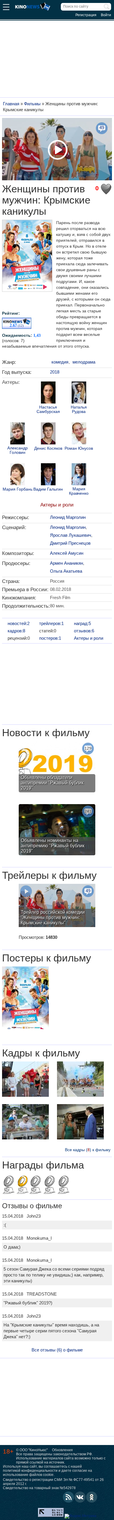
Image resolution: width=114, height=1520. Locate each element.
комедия (59, 361)
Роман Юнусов (79, 448)
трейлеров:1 (51, 623)
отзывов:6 (84, 630)
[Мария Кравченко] (79, 475)
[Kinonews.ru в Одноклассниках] (91, 1497)
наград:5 (82, 623)
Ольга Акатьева (66, 571)
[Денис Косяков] (48, 434)
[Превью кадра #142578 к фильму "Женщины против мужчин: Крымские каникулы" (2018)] (80, 1122)
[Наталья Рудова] (79, 393)
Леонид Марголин (68, 517)
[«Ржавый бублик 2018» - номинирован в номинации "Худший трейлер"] (8, 1185)
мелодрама (83, 361)
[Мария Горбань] (17, 475)
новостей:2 (19, 623)
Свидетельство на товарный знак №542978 (39, 1488)
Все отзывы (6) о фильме (57, 1349)
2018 (54, 371)
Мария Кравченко (79, 491)
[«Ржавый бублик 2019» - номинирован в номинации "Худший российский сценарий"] (35, 1185)
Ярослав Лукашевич (70, 535)
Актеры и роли (57, 505)
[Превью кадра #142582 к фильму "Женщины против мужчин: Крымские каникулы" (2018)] (25, 1079)
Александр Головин (17, 450)
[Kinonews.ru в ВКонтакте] (80, 1497)
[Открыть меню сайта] (6, 7)
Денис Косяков (48, 448)
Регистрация (85, 15)
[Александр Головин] (17, 434)
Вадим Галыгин (48, 489)
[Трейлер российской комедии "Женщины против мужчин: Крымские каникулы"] (57, 906)
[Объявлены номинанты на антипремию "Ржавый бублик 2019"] (57, 830)
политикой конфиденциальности (30, 1471)
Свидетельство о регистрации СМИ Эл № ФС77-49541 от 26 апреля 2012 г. (53, 1482)
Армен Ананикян (66, 563)
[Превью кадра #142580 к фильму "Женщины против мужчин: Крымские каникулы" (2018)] (25, 1122)
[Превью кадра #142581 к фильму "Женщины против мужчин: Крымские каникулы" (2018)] (80, 1079)
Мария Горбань (17, 489)
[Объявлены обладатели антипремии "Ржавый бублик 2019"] (57, 767)
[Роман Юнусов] (79, 434)
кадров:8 (16, 630)
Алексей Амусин (66, 553)
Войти (106, 15)
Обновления (62, 1450)
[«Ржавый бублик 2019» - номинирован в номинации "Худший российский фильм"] (49, 1185)
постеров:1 (50, 638)
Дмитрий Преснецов (70, 543)
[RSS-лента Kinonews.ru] (68, 1497)
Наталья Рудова (79, 409)
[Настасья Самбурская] (48, 393)
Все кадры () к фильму (87, 1149)
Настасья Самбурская (48, 409)
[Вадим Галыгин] (48, 475)
